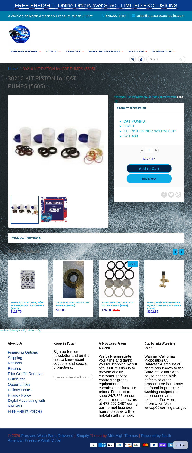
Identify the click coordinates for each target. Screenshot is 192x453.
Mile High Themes (123, 436)
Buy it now (149, 178)
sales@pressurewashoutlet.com (160, 16)
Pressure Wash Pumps (104, 51)
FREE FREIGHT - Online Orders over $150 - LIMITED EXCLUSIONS (96, 5)
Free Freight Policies (25, 411)
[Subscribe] (88, 377)
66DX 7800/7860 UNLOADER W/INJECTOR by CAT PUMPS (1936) (164, 305)
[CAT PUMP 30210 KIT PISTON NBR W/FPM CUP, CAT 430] (58, 145)
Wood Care (136, 51)
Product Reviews (26, 237)
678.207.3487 (115, 16)
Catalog (51, 51)
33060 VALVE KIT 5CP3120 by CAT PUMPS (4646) (117, 304)
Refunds (15, 363)
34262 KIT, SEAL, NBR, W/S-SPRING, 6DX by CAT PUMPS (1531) (27, 305)
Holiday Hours (19, 390)
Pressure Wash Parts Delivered (47, 436)
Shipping (15, 358)
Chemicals (73, 51)
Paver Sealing (162, 51)
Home (13, 69)
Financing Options (23, 352)
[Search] (180, 60)
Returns (14, 368)
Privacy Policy (19, 395)
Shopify (82, 436)
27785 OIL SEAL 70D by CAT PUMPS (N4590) (72, 304)
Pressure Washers (24, 51)
